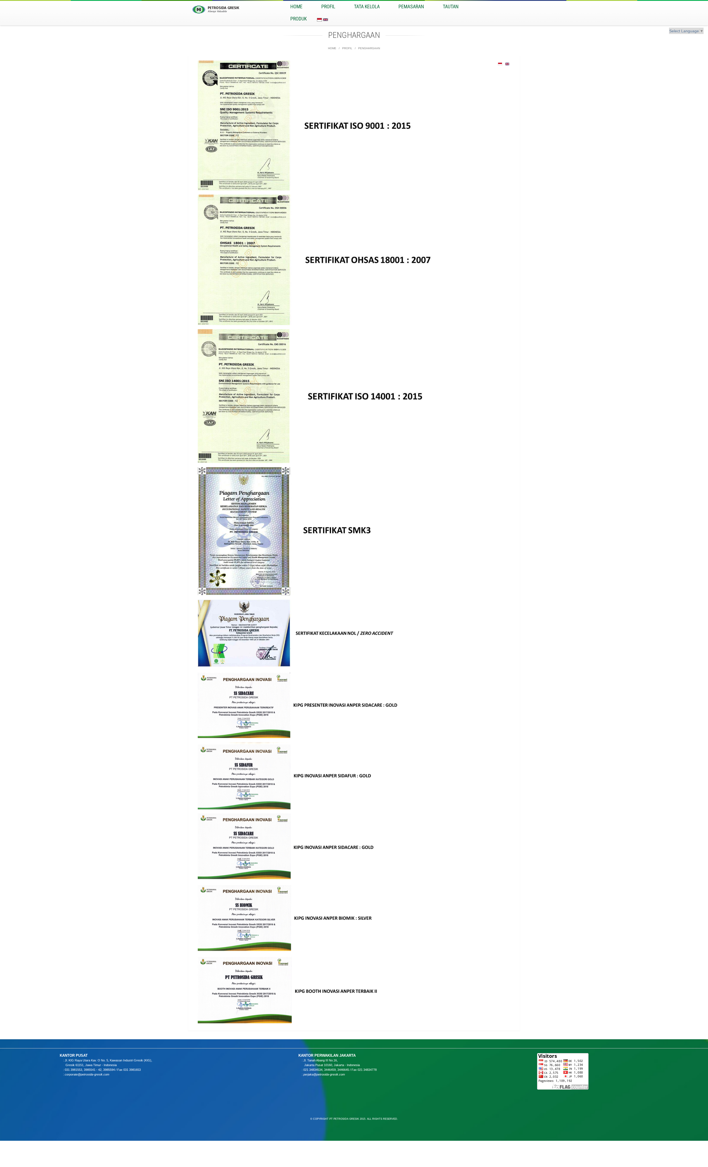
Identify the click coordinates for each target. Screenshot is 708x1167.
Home (332, 48)
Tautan (451, 6)
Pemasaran (411, 6)
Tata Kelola (367, 6)
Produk (298, 19)
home (296, 6)
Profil (328, 6)
